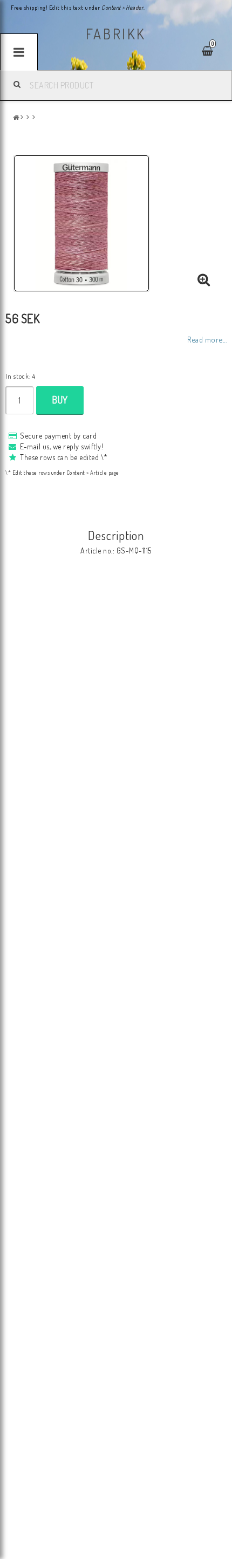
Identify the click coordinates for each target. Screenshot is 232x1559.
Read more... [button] (207, 339)
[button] (203, 279)
